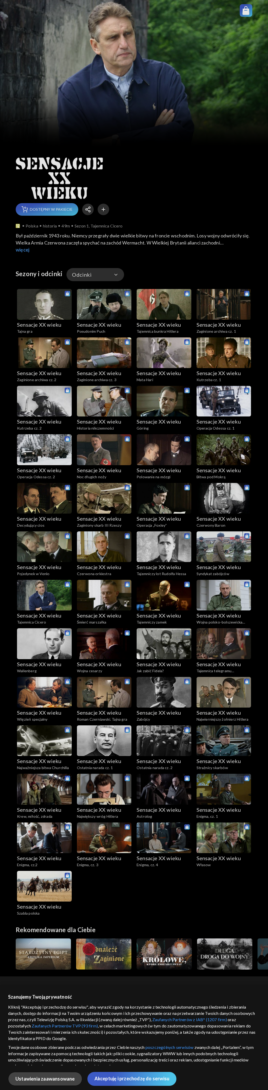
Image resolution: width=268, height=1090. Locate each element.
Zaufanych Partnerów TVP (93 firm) (65, 1025)
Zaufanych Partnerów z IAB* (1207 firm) (189, 1019)
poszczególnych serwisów (170, 1047)
